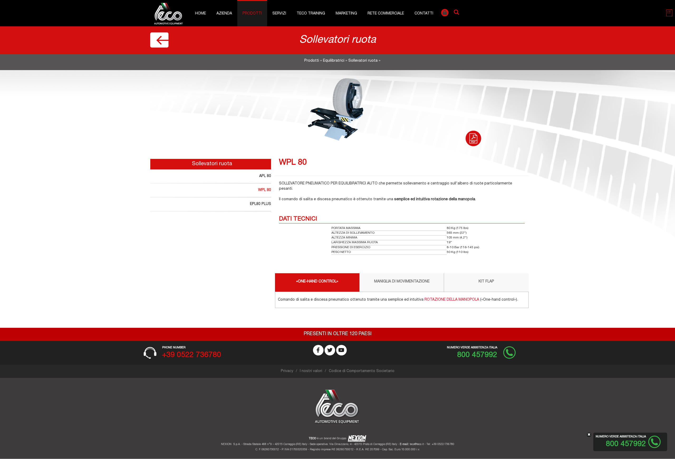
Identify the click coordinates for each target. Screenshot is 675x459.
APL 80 (265, 176)
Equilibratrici (333, 61)
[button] (669, 12)
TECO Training (311, 14)
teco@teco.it (417, 444)
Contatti (423, 14)
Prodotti (252, 14)
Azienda (224, 14)
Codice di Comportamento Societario (361, 371)
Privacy (287, 371)
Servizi (279, 14)
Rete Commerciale (386, 14)
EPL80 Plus (260, 204)
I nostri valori (311, 371)
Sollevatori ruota (363, 61)
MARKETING (346, 14)
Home (200, 14)
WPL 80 (264, 190)
